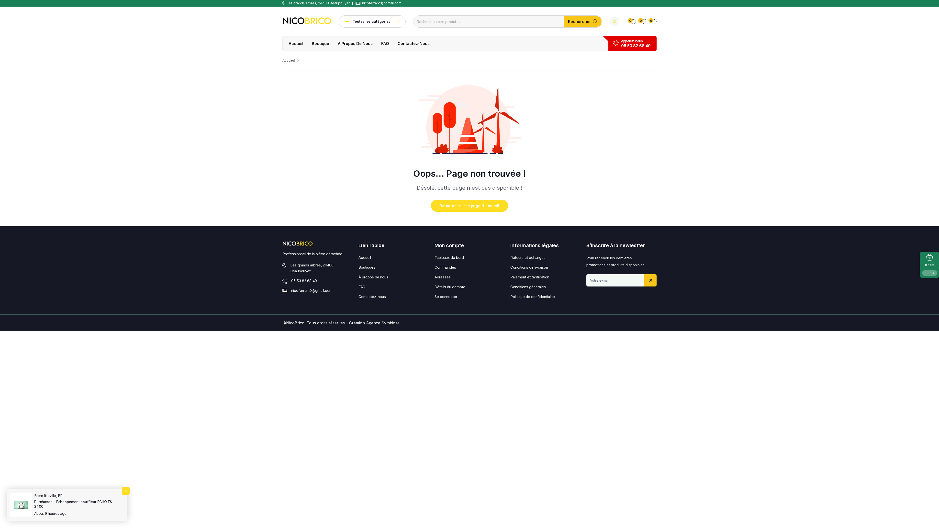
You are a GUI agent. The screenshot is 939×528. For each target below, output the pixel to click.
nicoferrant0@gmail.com (381, 3)
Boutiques (366, 267)
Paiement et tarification (529, 277)
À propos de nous (355, 43)
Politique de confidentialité (532, 296)
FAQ (385, 43)
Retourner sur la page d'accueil (469, 205)
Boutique (320, 43)
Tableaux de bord (449, 257)
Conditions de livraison (529, 267)
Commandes (445, 267)
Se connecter (446, 296)
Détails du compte (450, 287)
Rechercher (579, 21)
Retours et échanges (528, 257)
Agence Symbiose (383, 322)
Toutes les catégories (372, 21)
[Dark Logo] (306, 21)
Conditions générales (528, 287)
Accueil (296, 43)
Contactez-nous (414, 43)
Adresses (443, 277)
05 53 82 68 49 (636, 45)
